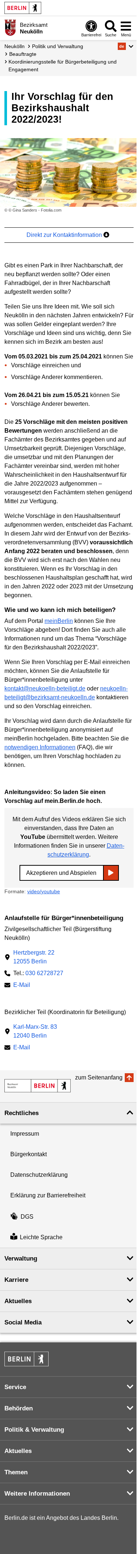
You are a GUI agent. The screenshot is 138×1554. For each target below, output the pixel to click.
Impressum (24, 1134)
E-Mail (21, 985)
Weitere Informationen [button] (37, 1493)
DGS (27, 1217)
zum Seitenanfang (99, 1077)
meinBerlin (59, 621)
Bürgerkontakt (28, 1154)
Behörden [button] (18, 1408)
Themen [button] (16, 1472)
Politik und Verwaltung (57, 46)
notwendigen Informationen (39, 747)
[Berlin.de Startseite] (22, 8)
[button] (126, 46)
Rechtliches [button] (21, 1113)
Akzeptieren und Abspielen (61, 873)
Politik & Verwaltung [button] (34, 1429)
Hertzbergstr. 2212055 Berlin (33, 957)
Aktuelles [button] (18, 1301)
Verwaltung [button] (20, 1258)
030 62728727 (44, 973)
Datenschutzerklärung (39, 1175)
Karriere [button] (16, 1279)
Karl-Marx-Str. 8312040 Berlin (35, 1031)
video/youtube (43, 891)
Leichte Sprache (41, 1237)
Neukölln (14, 46)
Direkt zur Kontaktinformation (64, 235)
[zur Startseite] (37, 1085)
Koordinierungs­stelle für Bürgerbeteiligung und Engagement (62, 65)
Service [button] (15, 1387)
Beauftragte (22, 54)
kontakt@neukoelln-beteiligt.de (44, 688)
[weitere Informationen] (10, 27)
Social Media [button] (23, 1322)
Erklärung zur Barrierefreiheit (47, 1195)
